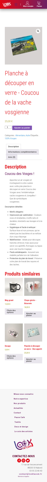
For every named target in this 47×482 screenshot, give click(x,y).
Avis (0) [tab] (11, 157)
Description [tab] (13, 146)
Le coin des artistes (23, 431)
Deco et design (21, 427)
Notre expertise (21, 399)
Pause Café (19, 417)
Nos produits (20, 403)
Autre (28, 135)
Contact (17, 413)
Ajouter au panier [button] (31, 314)
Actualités (18, 408)
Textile (17, 422)
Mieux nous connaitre (23, 394)
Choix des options (11, 311)
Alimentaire (20, 135)
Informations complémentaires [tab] (22, 152)
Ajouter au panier (22, 128)
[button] (38, 31)
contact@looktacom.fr (30, 474)
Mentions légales (23, 476)
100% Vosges (11, 138)
